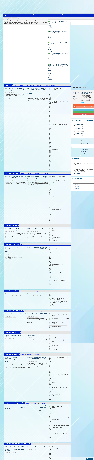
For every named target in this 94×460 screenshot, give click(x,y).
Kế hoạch (22, 85)
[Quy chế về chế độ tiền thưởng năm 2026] (76, 94)
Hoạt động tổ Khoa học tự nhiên (14, 403)
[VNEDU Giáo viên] (85, 141)
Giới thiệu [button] (10, 15)
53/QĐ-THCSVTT (77, 162)
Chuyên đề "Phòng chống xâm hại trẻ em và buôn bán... (60, 358)
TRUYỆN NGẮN (13, 293)
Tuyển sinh (53, 85)
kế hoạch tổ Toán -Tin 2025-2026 (56, 381)
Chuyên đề (45, 173)
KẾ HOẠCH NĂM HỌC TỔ (32, 335)
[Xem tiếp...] (70, 85)
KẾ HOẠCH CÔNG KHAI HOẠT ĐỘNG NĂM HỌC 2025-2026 (59, 125)
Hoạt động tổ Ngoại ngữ (12, 332)
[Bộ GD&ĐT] (85, 149)
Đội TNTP (23, 244)
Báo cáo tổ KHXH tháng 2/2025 (56, 327)
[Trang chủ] (5, 15)
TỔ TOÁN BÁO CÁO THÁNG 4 (56, 395)
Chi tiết (82, 102)
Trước (69, 142)
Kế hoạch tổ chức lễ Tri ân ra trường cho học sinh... (16, 229)
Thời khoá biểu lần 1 (78, 133)
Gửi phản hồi (90, 458)
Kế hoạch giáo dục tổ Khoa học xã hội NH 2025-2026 (18, 314)
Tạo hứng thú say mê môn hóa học (57, 407)
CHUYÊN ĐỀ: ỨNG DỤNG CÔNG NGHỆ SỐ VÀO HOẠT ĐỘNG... (60, 375)
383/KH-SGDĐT (77, 173)
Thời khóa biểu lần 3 (78, 124)
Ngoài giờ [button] (43, 15)
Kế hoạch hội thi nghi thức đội (43, 248)
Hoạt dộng (28, 226)
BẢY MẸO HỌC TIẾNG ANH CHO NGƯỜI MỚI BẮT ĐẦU (60, 348)
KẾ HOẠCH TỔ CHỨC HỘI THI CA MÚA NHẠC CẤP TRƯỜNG (60, 236)
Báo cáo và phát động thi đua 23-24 (57, 265)
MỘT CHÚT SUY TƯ (34, 293)
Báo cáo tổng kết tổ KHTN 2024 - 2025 (43, 406)
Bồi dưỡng (46, 85)
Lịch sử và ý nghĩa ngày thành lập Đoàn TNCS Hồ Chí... (60, 248)
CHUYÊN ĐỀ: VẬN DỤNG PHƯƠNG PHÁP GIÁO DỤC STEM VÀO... (60, 426)
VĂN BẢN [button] (58, 15)
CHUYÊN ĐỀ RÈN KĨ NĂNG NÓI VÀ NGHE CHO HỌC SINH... (59, 302)
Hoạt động (30, 173)
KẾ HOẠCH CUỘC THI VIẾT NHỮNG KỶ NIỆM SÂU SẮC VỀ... (60, 239)
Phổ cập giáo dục (38, 226)
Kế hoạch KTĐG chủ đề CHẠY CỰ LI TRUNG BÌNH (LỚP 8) (59, 447)
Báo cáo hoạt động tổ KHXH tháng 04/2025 (59, 323)
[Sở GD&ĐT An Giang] (85, 151)
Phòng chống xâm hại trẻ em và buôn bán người (60, 319)
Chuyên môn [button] (27, 15)
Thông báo (37, 173)
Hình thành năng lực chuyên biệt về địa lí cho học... (60, 195)
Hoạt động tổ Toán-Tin (12, 354)
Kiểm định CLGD (30, 85)
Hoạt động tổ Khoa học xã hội (14, 310)
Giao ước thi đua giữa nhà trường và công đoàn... (60, 281)
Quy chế (39, 85)
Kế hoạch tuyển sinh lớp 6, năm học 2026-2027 (15, 19)
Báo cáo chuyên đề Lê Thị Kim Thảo (57, 210)
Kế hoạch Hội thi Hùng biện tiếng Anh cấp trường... (18, 176)
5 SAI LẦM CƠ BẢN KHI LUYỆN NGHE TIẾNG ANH (59, 340)
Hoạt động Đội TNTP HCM (12, 244)
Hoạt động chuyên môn (12, 173)
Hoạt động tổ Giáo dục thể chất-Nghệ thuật (18, 443)
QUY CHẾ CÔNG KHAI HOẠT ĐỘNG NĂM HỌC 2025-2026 (60, 148)
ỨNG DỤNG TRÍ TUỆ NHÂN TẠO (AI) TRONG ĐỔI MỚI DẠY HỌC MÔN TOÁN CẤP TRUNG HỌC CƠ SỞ (60, 66)
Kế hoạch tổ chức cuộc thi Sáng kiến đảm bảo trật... (39, 229)
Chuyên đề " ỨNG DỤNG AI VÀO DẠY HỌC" (59, 388)
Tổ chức (15, 85)
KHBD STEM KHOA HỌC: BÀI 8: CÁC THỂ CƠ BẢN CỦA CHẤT (60, 418)
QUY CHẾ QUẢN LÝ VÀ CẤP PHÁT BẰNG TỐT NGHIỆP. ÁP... (60, 102)
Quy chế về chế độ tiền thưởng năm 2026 (58, 89)
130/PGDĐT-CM (77, 167)
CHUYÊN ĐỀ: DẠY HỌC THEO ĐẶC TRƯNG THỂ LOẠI (59, 43)
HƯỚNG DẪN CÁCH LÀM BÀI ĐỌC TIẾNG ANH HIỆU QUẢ (60, 344)
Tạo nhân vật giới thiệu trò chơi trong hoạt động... (60, 181)
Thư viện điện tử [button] (72, 15)
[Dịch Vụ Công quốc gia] (85, 155)
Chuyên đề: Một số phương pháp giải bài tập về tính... (60, 434)
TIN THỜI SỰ (51, 306)
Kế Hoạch (34, 444)
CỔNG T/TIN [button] (64, 15)
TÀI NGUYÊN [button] (18, 15)
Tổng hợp (8, 85)
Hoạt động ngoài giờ (11, 225)
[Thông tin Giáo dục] (85, 143)
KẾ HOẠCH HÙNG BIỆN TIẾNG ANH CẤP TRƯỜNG (60, 336)
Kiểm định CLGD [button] (35, 15)
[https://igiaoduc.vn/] (85, 153)
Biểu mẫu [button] (51, 15)
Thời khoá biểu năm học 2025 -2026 (83, 121)
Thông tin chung (76, 87)
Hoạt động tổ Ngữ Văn (12, 291)
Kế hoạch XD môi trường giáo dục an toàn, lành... (60, 233)
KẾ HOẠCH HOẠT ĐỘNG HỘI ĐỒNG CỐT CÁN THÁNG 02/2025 (60, 299)
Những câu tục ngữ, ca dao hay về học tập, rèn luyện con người (60, 31)
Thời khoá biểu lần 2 (78, 128)
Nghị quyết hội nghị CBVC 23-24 (57, 273)
